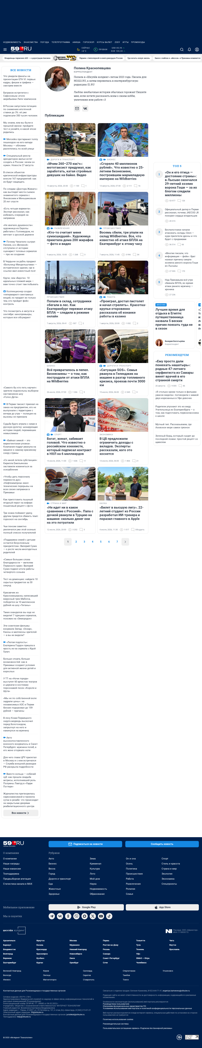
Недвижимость (12, 42)
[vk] (60, 916)
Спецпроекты (169, 883)
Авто (51, 858)
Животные (55, 888)
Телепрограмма (61, 42)
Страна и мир (169, 868)
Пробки (101, 49)
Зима (93, 858)
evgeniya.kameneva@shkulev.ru (176, 991)
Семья (129, 894)
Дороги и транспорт (60, 878)
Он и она (131, 858)
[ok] (68, 916)
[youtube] (101, 916)
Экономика (168, 878)
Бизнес (53, 863)
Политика (131, 868)
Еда (51, 883)
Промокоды (138, 42)
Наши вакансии (12, 868)
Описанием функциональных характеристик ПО (124, 1006)
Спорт (165, 858)
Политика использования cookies (118, 1019)
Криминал (95, 863)
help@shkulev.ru (24, 1017)
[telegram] (52, 916)
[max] (84, 916)
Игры (126, 42)
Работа (130, 878)
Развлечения (133, 883)
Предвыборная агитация (17, 878)
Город (52, 873)
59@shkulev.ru (37, 1012)
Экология (167, 873)
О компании (10, 858)
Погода (44, 42)
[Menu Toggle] (5, 49)
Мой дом (95, 878)
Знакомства (31, 42)
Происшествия (134, 873)
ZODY (117, 42)
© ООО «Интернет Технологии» (18, 1037)
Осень (129, 863)
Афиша (76, 42)
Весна (52, 868)
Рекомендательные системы (116, 1024)
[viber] (76, 916)
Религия (130, 888)
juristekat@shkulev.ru (75, 1014)
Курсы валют (104, 42)
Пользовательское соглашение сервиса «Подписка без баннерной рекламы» (137, 1028)
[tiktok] (109, 916)
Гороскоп (88, 42)
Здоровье (54, 894)
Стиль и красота (171, 863)
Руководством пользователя (116, 1004)
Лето (92, 873)
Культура (95, 868)
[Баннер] (65, 58)
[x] (93, 916)
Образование (97, 894)
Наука (93, 883)
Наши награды (11, 863)
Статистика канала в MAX (17, 883)
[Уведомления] (189, 49)
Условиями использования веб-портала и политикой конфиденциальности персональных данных (147, 1008)
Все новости (20, 70)
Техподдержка (11, 873)
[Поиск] (182, 49)
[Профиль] (197, 49)
